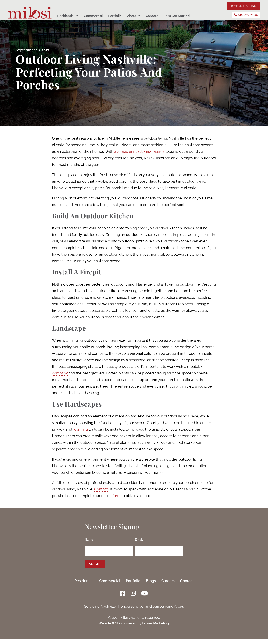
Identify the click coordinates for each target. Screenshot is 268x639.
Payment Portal (243, 5)
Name (89, 539)
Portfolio (115, 16)
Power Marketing (155, 623)
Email (139, 539)
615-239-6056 (247, 15)
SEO (118, 623)
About (132, 16)
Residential (66, 16)
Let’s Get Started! (177, 16)
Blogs (151, 581)
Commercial (93, 16)
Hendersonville (130, 606)
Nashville (108, 606)
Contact (187, 581)
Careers (152, 16)
